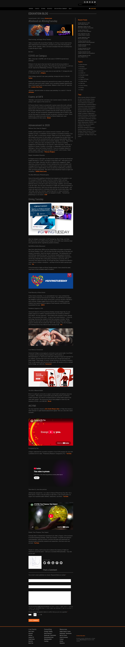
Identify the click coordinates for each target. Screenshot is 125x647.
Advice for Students (90, 97)
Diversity (80, 110)
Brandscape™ (83, 68)
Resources (49, 8)
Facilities (82, 77)
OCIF (95, 122)
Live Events (32, 629)
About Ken (31, 643)
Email (30, 584)
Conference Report (91, 104)
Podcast (62, 639)
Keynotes (31, 633)
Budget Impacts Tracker (65, 631)
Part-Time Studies (89, 124)
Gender (84, 111)
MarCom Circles (63, 635)
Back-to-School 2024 (83, 38)
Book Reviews (83, 64)
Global (49, 118)
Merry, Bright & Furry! (83, 56)
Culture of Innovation (83, 108)
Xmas (91, 134)
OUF (83, 124)
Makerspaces (81, 120)
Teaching (93, 131)
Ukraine (82, 87)
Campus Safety (86, 101)
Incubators (84, 113)
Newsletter (62, 643)
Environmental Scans (48, 637)
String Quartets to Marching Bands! (86, 42)
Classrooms (84, 102)
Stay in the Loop (83, 639)
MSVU (43, 305)
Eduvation (42, 3)
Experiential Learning (88, 110)
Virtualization (81, 134)
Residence (86, 127)
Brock (49, 401)
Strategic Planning (48, 631)
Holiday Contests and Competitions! (86, 53)
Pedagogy (80, 125)
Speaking (43, 8)
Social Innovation (82, 129)
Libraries (94, 118)
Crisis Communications (89, 106)
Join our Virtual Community (60, 8)
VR (85, 134)
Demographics (91, 108)
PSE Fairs (82, 83)
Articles (61, 641)
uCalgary (43, 73)
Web (88, 134)
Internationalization (83, 117)
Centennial (48, 364)
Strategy (37, 8)
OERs (80, 124)
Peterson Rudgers (50, 152)
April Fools (82, 99)
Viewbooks (91, 133)
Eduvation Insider (48, 18)
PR (84, 125)
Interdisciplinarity (92, 115)
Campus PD (31, 637)
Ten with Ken (81, 133)
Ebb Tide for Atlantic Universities (85, 28)
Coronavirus (81, 106)
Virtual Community (64, 637)
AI (78, 99)
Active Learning (81, 97)
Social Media (90, 129)
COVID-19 (82, 73)
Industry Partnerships (83, 115)
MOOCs (91, 122)
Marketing (87, 120)
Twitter (30, 78)
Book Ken (31, 641)
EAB (46, 194)
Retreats (30, 635)
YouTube (68, 453)
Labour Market (81, 118)
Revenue (92, 127)
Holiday (79, 113)
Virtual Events (32, 639)
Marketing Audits (48, 639)
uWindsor (31, 92)
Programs (88, 125)
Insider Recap (83, 81)
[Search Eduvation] (95, 4)
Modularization (85, 122)
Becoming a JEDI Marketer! (84, 31)
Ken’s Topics (31, 631)
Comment (31, 590)
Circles (81, 71)
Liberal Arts (88, 118)
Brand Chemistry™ (48, 633)
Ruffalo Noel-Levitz (41, 171)
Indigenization (91, 113)
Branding (31, 8)
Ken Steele (92, 117)
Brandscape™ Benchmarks (50, 635)
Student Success (87, 131)
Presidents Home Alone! (83, 49)
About (70, 8)
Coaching (46, 641)
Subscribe (93, 8)
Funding (80, 111)
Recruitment (81, 127)
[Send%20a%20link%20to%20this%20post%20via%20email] (61, 563)
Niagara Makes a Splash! (84, 35)
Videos (81, 89)
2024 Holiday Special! (83, 24)
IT (88, 117)
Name (30, 578)
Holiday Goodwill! (82, 46)
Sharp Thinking (83, 85)
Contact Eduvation (80, 635)
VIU (61, 324)
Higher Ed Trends (84, 79)
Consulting (48, 629)
